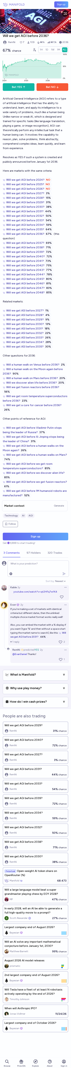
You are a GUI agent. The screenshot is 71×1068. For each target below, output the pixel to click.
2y (19, 587)
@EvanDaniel (19, 654)
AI (23, 515)
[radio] (41, 49)
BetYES (17, 87)
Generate (59, 505)
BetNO (50, 87)
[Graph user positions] (34, 50)
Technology (11, 515)
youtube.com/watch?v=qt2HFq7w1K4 (35, 591)
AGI (31, 515)
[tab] (11, 553)
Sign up (61, 4)
